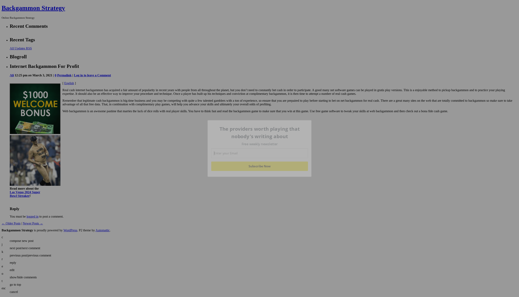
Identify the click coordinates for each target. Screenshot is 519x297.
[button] (259, 132)
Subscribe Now (259, 166)
